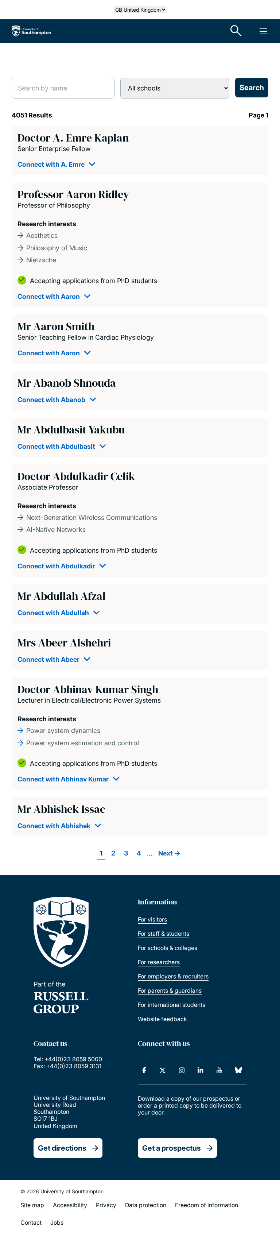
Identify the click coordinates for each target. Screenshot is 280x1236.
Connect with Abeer (48, 659)
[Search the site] (236, 31)
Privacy (106, 1205)
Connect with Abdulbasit (56, 446)
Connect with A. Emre (51, 164)
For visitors (152, 919)
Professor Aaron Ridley (73, 194)
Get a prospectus (171, 1148)
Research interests (47, 224)
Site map (32, 1205)
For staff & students (163, 933)
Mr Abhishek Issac (61, 809)
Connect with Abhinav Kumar (63, 779)
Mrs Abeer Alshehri (64, 642)
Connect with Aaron (49, 296)
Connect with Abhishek (54, 826)
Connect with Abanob (51, 399)
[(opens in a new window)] (144, 1070)
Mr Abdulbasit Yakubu (71, 429)
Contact (31, 1222)
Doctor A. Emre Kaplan (73, 137)
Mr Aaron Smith (56, 326)
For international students (171, 1004)
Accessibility (70, 1205)
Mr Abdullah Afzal (62, 595)
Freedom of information (206, 1205)
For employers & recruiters (173, 976)
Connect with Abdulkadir (56, 566)
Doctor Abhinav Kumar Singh (88, 689)
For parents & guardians (170, 990)
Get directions (62, 1148)
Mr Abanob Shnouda (67, 382)
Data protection (145, 1205)
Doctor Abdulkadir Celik (76, 476)
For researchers (159, 962)
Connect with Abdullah (53, 613)
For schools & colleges (167, 947)
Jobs (56, 1222)
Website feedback (162, 1019)
